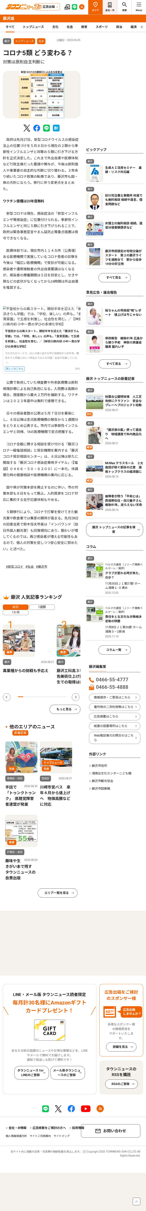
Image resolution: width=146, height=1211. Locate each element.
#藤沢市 (41, 566)
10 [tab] (64, 696)
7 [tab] (49, 696)
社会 (70, 27)
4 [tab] (35, 696)
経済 (134, 27)
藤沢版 (8, 18)
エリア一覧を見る (56, 893)
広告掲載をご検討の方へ (49, 1128)
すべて (10, 27)
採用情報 (78, 1128)
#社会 (29, 566)
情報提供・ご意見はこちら (112, 697)
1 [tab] (20, 696)
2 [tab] (25, 696)
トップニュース (33, 27)
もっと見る (64, 709)
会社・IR (109, 10)
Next (75, 697)
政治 (119, 27)
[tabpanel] (41, 94)
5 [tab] (39, 696)
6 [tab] (44, 696)
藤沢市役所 (99, 766)
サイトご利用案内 (40, 1136)
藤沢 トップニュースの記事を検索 (113, 529)
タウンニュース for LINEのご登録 (30, 1073)
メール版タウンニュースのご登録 (66, 1073)
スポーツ (102, 27)
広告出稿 (49, 7)
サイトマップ (62, 1136)
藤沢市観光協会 (102, 781)
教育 (84, 27)
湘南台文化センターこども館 (111, 773)
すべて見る (113, 277)
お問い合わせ (114, 1131)
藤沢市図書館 (101, 788)
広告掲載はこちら (106, 716)
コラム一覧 (113, 650)
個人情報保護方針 (16, 1136)
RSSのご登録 (120, 1084)
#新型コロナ (14, 566)
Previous (6, 697)
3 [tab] (30, 696)
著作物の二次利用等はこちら (113, 707)
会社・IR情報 (17, 1128)
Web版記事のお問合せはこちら (113, 738)
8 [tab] (54, 696)
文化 (55, 27)
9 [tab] (59, 696)
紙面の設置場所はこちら (110, 726)
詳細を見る (120, 1047)
